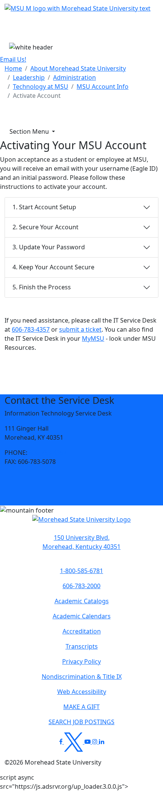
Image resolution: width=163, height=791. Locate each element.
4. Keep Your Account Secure (53, 267)
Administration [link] (74, 77)
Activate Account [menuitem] (37, 95)
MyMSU (93, 338)
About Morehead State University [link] (78, 68)
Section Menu (29, 131)
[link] (6, 477)
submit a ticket (80, 329)
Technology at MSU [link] (40, 86)
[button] (6, 477)
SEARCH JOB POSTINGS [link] (81, 722)
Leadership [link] (29, 77)
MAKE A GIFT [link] (81, 707)
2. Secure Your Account (45, 227)
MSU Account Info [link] (103, 86)
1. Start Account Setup (44, 207)
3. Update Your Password (49, 247)
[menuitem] (13, 68)
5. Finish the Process (42, 287)
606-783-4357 (31, 329)
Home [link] (13, 68)
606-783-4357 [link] (48, 452)
